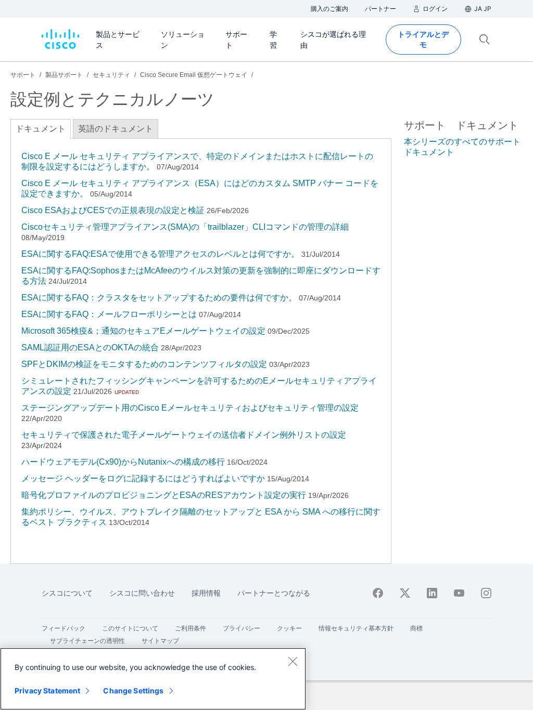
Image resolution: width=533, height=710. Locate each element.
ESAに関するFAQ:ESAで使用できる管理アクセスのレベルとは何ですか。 (160, 253)
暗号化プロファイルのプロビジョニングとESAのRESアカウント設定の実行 (163, 495)
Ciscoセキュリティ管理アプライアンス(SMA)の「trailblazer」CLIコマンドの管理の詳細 (185, 226)
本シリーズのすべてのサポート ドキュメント (462, 146)
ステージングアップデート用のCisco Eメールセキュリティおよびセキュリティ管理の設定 (190, 407)
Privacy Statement (47, 690)
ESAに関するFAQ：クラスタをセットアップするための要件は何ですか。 (159, 297)
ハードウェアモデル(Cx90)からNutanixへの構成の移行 (123, 461)
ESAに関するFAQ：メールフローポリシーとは (109, 314)
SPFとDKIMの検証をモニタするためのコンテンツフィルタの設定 (144, 364)
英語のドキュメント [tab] (115, 128)
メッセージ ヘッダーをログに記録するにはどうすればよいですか (143, 478)
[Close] (292, 661)
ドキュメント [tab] (41, 128)
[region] (153, 679)
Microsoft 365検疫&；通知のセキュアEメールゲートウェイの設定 (143, 330)
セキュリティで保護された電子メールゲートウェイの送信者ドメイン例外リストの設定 (183, 434)
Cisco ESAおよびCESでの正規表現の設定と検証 (113, 210)
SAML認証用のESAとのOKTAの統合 (90, 347)
